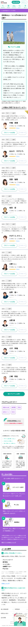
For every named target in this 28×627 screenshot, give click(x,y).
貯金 (19, 407)
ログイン (24, 2)
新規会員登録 (16, 2)
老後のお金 (6, 407)
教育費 (13, 407)
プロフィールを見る (9, 132)
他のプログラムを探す (14, 394)
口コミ (18, 128)
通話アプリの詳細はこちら (8, 542)
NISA (13, 412)
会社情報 (3, 617)
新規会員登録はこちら (14, 421)
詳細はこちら (5, 583)
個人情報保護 (4, 609)
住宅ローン (6, 412)
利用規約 (17, 609)
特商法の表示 (4, 613)
